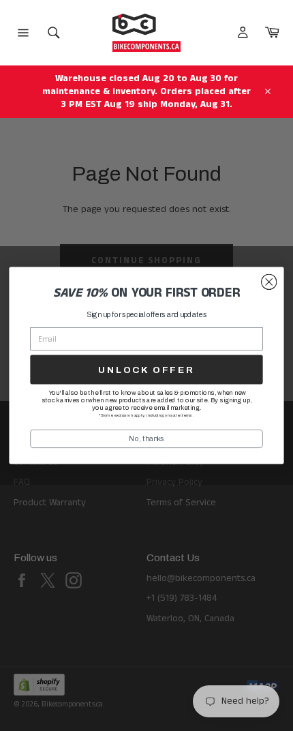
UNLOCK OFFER (146, 370)
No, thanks (146, 438)
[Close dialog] (269, 282)
